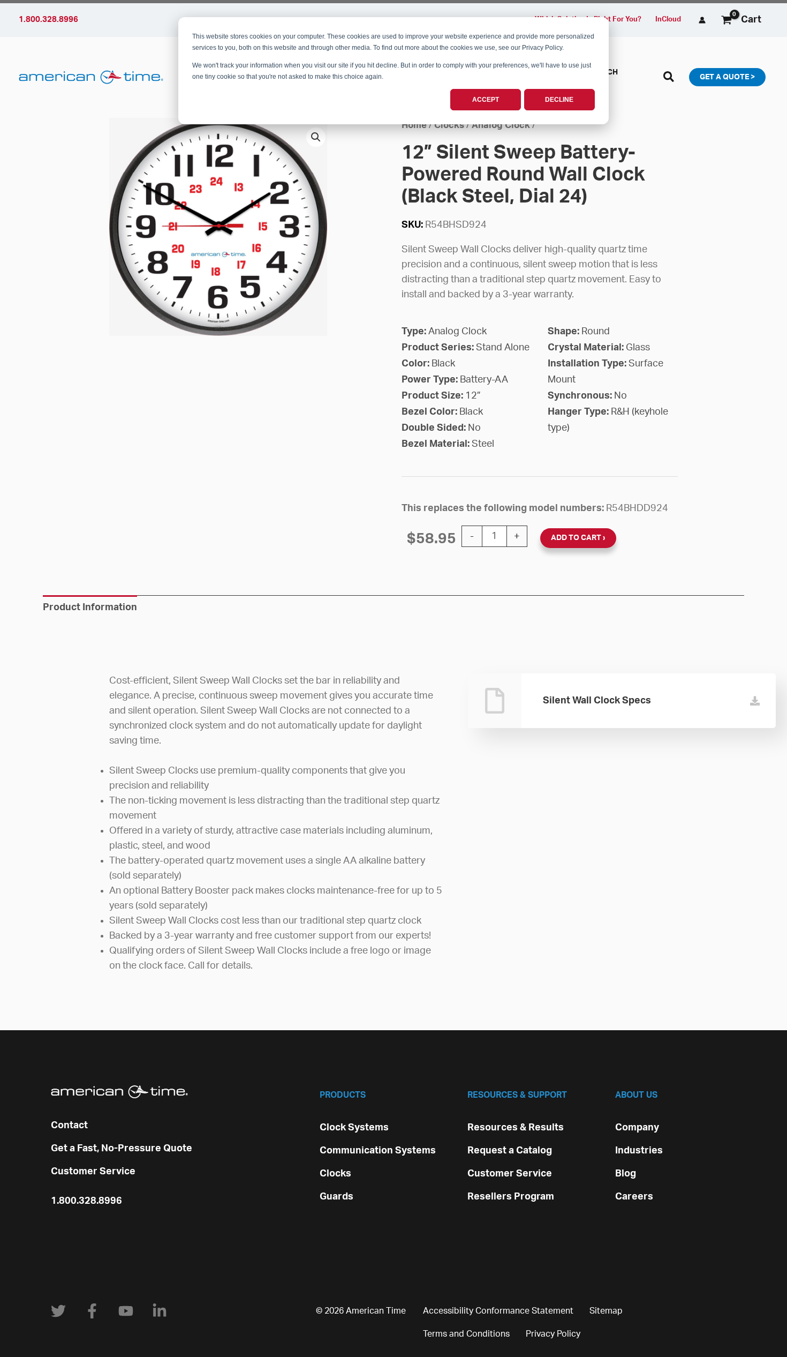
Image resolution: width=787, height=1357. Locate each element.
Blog (625, 1174)
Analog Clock (501, 125)
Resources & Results (515, 1128)
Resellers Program (510, 1197)
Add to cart (576, 538)
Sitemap (606, 1311)
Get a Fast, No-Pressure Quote (121, 1148)
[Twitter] (58, 1310)
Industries (639, 1151)
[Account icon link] (702, 20)
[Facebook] (92, 1310)
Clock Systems (354, 1128)
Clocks (449, 125)
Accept (485, 99)
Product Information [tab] (90, 607)
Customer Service (93, 1171)
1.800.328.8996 (86, 1201)
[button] (669, 79)
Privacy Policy (553, 1334)
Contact (69, 1125)
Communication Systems (378, 1151)
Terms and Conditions (466, 1334)
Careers (634, 1197)
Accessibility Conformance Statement (498, 1311)
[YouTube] (125, 1310)
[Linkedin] (159, 1310)
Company (637, 1128)
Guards (336, 1197)
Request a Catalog (509, 1151)
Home (414, 125)
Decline (559, 99)
